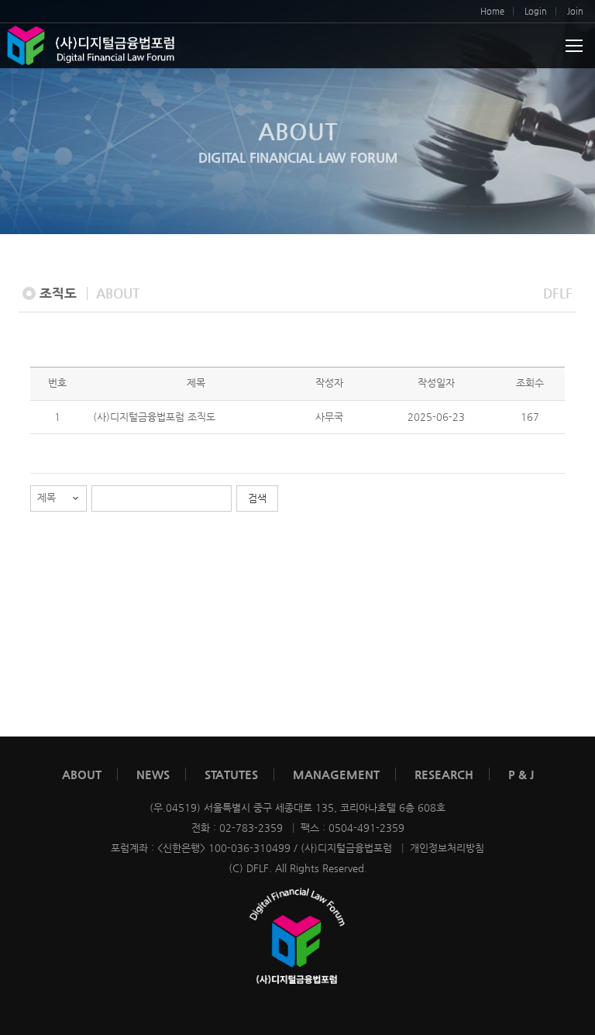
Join (575, 11)
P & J (521, 774)
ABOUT (81, 774)
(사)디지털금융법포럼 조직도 (154, 417)
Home (492, 11)
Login (535, 11)
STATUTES (231, 774)
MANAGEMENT (336, 774)
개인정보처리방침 (447, 848)
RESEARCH (443, 774)
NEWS (153, 774)
